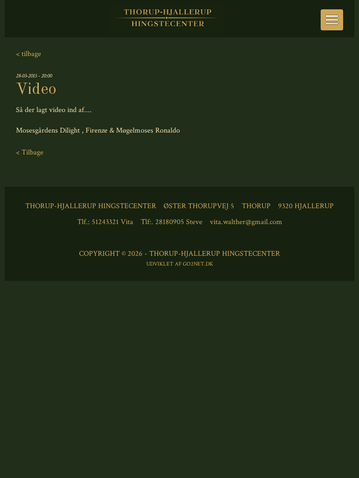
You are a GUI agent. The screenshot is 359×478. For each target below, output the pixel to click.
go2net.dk (198, 263)
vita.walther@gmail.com (246, 222)
